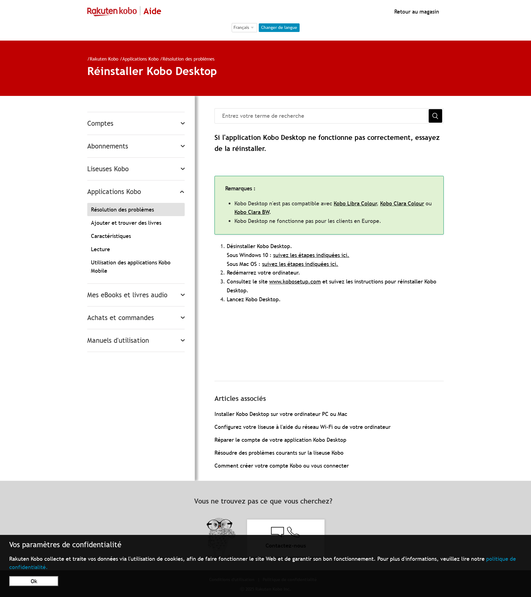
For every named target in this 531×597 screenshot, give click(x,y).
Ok (34, 581)
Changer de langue (279, 27)
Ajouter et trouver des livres (126, 222)
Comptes (100, 123)
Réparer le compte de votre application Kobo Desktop (280, 439)
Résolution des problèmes (188, 59)
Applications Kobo (141, 59)
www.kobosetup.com (295, 281)
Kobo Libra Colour (355, 203)
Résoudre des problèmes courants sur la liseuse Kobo (279, 452)
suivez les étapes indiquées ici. (311, 255)
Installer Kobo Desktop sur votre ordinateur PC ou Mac (280, 413)
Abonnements (107, 146)
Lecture (100, 249)
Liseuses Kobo (108, 169)
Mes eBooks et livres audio (127, 295)
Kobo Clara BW (251, 211)
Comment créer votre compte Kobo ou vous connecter (281, 465)
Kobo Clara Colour (402, 203)
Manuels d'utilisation (118, 340)
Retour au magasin (416, 11)
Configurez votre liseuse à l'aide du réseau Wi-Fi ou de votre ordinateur (302, 426)
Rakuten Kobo (104, 59)
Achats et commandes (120, 318)
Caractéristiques (111, 235)
